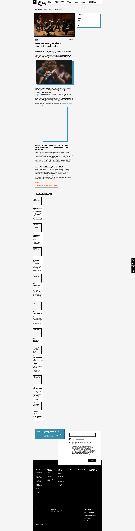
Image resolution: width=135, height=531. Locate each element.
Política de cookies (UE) (90, 515)
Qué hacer (40, 9)
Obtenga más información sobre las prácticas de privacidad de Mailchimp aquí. (82, 453)
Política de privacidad (89, 512)
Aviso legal (87, 510)
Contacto (86, 521)
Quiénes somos (87, 518)
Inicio (36, 9)
